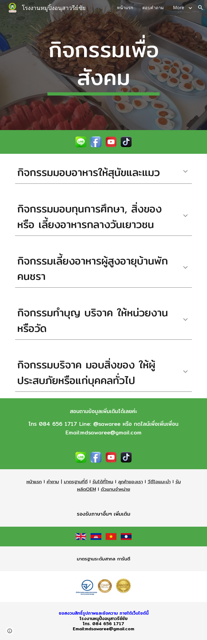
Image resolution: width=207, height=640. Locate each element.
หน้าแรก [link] (125, 8)
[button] (200, 7)
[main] (103, 65)
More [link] (178, 8)
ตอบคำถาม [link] (153, 8)
